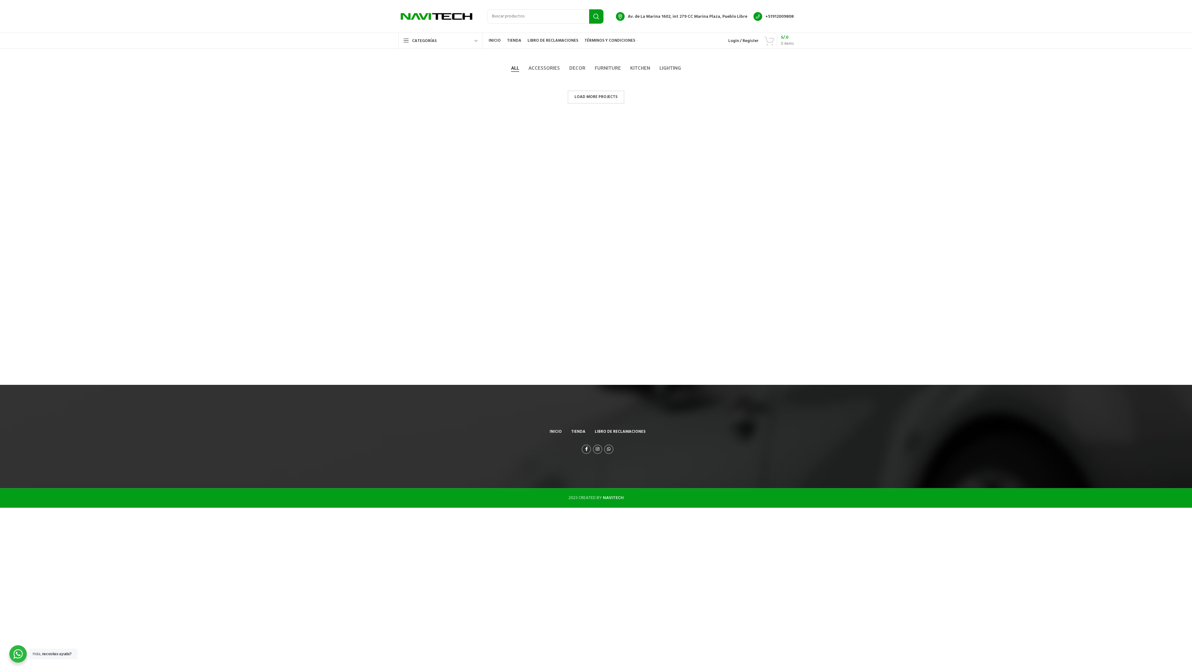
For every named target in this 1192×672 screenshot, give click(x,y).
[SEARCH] (596, 16)
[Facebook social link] (586, 449)
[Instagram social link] (597, 449)
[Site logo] (436, 16)
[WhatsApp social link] (608, 449)
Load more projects (596, 97)
